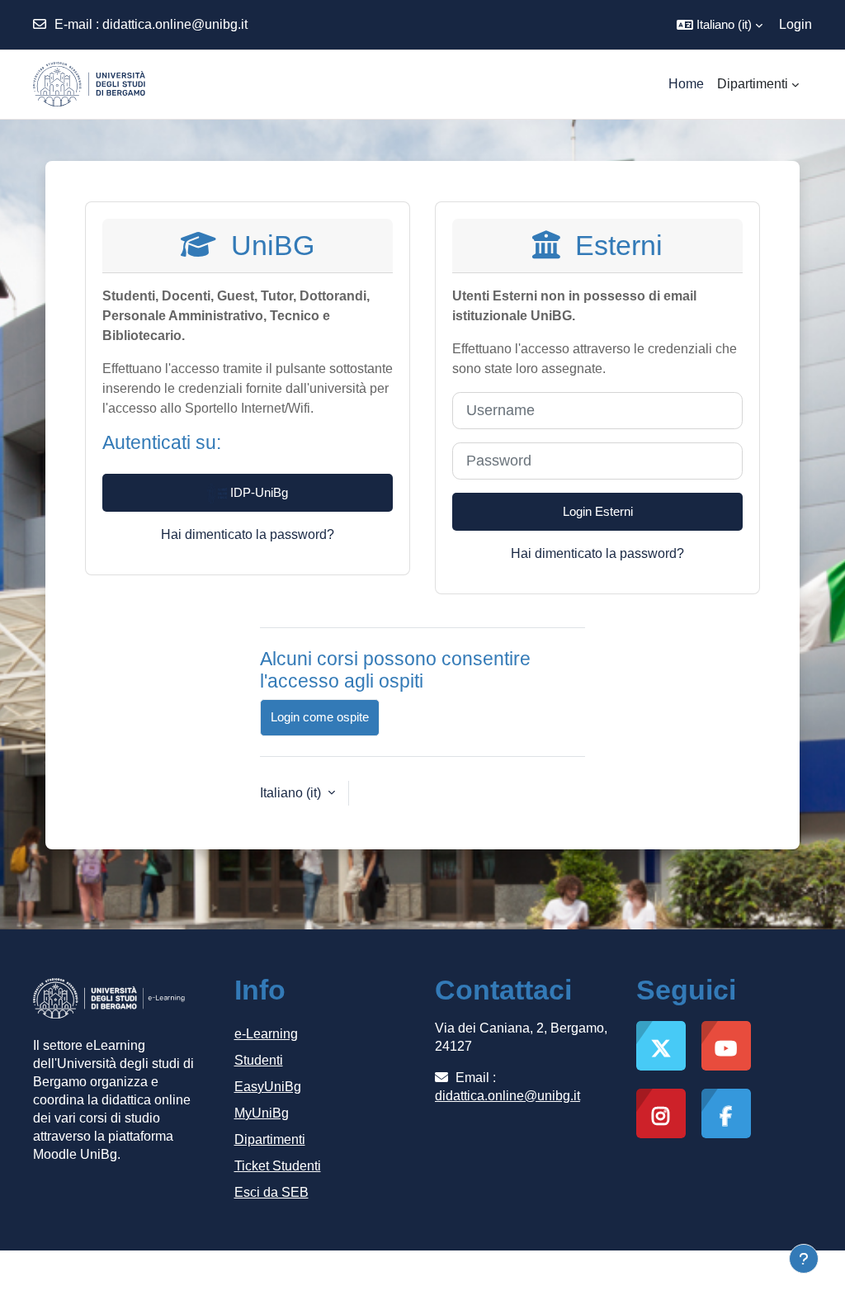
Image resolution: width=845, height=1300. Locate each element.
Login (795, 24)
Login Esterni (598, 511)
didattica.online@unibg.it (175, 24)
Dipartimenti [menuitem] (752, 84)
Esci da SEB (271, 1192)
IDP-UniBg (257, 492)
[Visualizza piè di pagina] (804, 1259)
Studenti (258, 1060)
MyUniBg (261, 1113)
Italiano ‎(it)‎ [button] (292, 793)
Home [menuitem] (686, 84)
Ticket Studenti (277, 1166)
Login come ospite (320, 717)
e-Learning (266, 1034)
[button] (719, 25)
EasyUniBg (267, 1087)
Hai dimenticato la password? (247, 534)
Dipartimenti (269, 1139)
